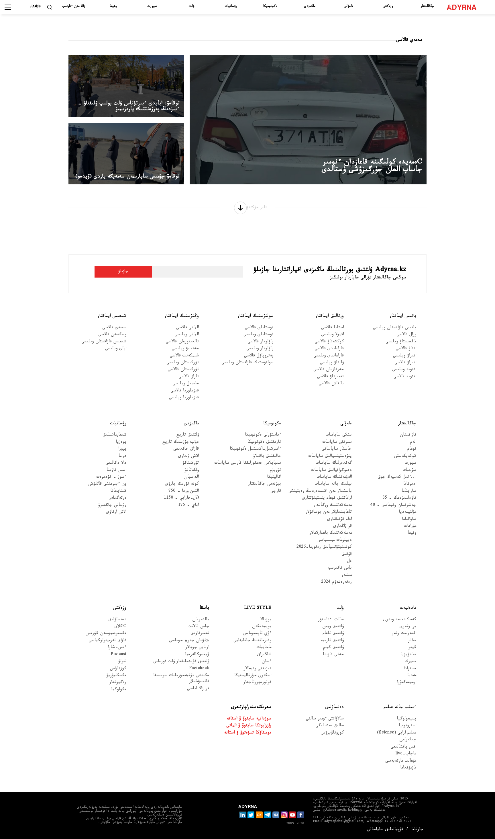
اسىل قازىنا (116, 471)
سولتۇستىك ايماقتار (255, 316)
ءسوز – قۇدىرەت (111, 478)
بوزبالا (266, 620)
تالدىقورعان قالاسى (182, 342)
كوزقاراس (118, 669)
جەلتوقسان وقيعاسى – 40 (393, 506)
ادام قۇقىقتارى (339, 520)
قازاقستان (408, 435)
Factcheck (199, 669)
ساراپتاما (409, 492)
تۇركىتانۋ (190, 464)
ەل (349, 562)
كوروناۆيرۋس (332, 733)
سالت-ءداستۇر (331, 620)
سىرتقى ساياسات (337, 443)
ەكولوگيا (118, 690)
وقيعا (113, 6)
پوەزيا (121, 443)
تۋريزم (275, 471)
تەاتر (412, 641)
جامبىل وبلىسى (186, 384)
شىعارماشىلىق (114, 435)
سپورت (152, 6)
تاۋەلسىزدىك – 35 (399, 498)
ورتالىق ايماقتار (329, 316)
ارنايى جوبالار (197, 648)
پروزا (122, 449)
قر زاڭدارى (342, 527)
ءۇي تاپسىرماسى (257, 634)
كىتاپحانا (118, 492)
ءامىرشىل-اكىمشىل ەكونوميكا (255, 449)
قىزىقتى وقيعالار (257, 669)
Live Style (257, 608)
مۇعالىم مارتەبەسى (400, 761)
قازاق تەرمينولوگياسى (107, 641)
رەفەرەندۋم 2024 (336, 583)
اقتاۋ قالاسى (406, 349)
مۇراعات (410, 527)
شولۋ (122, 662)
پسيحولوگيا (406, 719)
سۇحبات (409, 471)
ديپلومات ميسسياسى (334, 541)
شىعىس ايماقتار (111, 316)
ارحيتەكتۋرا (406, 683)
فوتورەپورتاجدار (257, 683)
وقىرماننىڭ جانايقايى (252, 641)
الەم (413, 443)
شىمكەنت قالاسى (184, 356)
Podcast (118, 655)
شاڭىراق (264, 655)
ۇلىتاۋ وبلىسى (332, 363)
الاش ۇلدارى (188, 457)
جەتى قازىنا (333, 655)
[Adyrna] (464, 7)
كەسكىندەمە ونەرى (399, 620)
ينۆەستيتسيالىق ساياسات (330, 457)
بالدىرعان (200, 620)
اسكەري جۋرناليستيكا (252, 676)
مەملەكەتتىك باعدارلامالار (330, 533)
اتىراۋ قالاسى (405, 363)
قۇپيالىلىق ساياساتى (385, 830)
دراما (122, 457)
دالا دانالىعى (115, 464)
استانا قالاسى (332, 328)
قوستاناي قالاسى (259, 328)
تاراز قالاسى (189, 377)
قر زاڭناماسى (198, 689)
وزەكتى (388, 6)
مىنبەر (346, 576)
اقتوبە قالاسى (405, 377)
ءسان (266, 662)
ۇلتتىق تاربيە (332, 641)
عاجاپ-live (405, 754)
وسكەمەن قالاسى (112, 335)
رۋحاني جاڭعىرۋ (112, 506)
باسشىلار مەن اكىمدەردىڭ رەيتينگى (320, 492)
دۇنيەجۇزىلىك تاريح (180, 443)
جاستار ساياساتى (337, 449)
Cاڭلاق (120, 627)
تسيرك (410, 662)
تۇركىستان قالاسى (183, 370)
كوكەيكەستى (405, 457)
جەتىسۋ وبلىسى (185, 349)
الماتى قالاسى (187, 328)
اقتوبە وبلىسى (404, 370)
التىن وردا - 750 (183, 492)
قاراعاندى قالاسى (329, 349)
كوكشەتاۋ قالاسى (329, 342)
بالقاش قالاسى (331, 384)
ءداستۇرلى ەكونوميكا (263, 435)
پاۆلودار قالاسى (261, 342)
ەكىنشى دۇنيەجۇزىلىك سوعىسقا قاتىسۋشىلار (181, 679)
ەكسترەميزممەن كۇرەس (106, 634)
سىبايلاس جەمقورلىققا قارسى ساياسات (247, 464)
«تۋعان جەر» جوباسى (189, 641)
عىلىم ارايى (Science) (396, 733)
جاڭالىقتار (427, 6)
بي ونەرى (408, 627)
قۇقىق (346, 555)
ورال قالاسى (406, 335)
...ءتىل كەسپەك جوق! (396, 478)
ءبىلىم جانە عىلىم (400, 707)
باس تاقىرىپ (340, 568)
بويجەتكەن (261, 627)
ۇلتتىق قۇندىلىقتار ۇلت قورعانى (181, 662)
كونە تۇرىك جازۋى (182, 484)
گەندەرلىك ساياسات (334, 464)
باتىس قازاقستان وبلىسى (394, 328)
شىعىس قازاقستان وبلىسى (103, 342)
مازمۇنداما (408, 768)
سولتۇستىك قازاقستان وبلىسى (247, 363)
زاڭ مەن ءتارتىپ (73, 6)
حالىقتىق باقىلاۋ (267, 457)
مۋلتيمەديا (407, 513)
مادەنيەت (408, 608)
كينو (412, 648)
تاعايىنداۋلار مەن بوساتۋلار (329, 513)
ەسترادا (410, 669)
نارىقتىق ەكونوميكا (264, 443)
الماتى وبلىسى (187, 335)
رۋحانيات (231, 6)
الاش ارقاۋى (116, 513)
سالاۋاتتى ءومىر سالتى (325, 719)
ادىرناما (409, 484)
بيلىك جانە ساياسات (333, 484)
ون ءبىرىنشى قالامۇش (107, 484)
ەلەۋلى (348, 6)
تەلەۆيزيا (408, 655)
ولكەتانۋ (192, 471)
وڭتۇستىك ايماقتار (181, 316)
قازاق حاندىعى (186, 449)
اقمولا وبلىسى (332, 335)
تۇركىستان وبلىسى (182, 363)
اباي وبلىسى (115, 349)
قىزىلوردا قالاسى (184, 391)
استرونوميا (407, 726)
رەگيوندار (117, 683)
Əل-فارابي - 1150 (181, 498)
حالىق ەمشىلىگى (330, 726)
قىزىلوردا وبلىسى (184, 398)
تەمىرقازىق (199, 634)
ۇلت (191, 6)
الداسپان (191, 478)
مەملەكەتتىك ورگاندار (333, 506)
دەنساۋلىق (117, 620)
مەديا (411, 676)
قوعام (411, 449)
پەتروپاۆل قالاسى (259, 356)
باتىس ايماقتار (403, 316)
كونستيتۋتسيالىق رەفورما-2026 (324, 548)
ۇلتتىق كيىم (333, 648)
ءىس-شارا (117, 648)
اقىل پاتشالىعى (403, 747)
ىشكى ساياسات (339, 435)
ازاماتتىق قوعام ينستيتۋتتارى (327, 498)
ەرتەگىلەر (117, 498)
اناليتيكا (274, 478)
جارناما (417, 830)
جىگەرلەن (407, 740)
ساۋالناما (409, 520)
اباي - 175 (188, 506)
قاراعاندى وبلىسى (328, 356)
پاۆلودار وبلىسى (260, 349)
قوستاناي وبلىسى (258, 335)
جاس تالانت (198, 627)
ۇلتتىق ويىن (333, 627)
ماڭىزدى (309, 6)
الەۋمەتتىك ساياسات (334, 478)
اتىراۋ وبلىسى (404, 356)
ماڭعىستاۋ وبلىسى (401, 342)
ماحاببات (263, 648)
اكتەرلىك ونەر (404, 634)
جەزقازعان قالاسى (328, 370)
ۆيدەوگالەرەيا (197, 655)
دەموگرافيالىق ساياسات (331, 471)
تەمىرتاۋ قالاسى (330, 377)
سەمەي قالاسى (114, 328)
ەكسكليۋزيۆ (116, 676)
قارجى (275, 492)
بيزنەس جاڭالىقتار (264, 484)
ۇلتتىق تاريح (187, 435)
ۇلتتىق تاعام (333, 634)
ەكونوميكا (270, 6)
